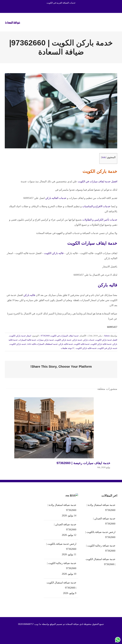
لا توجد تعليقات (67, 348)
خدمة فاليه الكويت (82, 344)
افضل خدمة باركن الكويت (106, 340)
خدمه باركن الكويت (18, 344)
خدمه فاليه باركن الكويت (86, 348)
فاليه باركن (107, 285)
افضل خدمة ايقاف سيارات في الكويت (97, 181)
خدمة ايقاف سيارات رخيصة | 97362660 (54, 428)
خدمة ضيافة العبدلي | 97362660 (65, 527)
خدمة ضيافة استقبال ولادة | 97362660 (62, 507)
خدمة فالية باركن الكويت (101, 344)
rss (67, 495)
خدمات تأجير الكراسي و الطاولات (99, 219)
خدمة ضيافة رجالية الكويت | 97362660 (61, 566)
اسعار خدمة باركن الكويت (20, 336)
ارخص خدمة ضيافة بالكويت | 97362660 (61, 546)
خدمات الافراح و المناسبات (96, 206)
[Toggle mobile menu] (116, 21)
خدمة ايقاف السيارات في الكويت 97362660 (60, 336)
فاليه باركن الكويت (54, 253)
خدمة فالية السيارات (27, 340)
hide (104, 157)
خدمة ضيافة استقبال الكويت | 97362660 (61, 585)
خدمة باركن (77, 340)
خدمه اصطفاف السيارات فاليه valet (42, 344)
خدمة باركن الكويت (63, 340)
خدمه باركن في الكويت (107, 348)
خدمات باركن (88, 340)
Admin (107, 336)
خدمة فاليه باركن (66, 344)
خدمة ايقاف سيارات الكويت (92, 243)
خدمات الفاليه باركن (55, 198)
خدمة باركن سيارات (45, 340)
